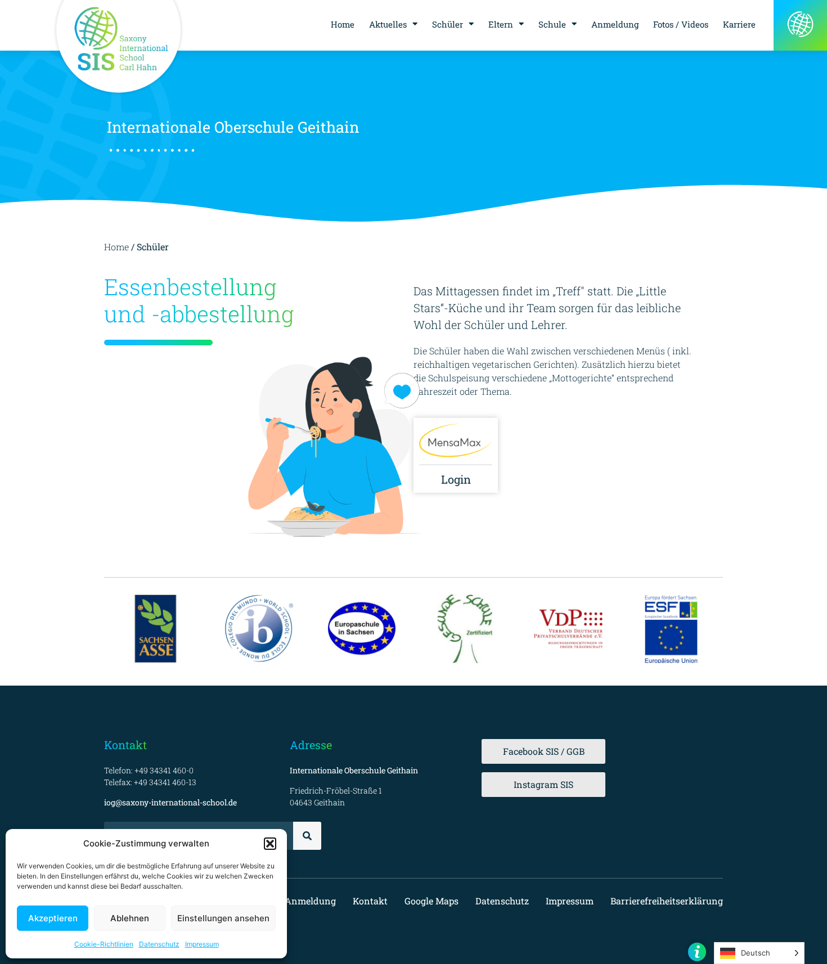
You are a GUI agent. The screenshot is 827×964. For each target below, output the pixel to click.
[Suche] (307, 836)
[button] (270, 843)
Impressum (202, 944)
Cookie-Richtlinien (103, 944)
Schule (552, 24)
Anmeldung (615, 24)
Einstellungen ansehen (223, 918)
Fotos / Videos (680, 24)
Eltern (500, 24)
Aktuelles (388, 24)
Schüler (447, 24)
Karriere (739, 24)
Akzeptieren (53, 918)
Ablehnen (129, 918)
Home (342, 24)
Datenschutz (159, 944)
